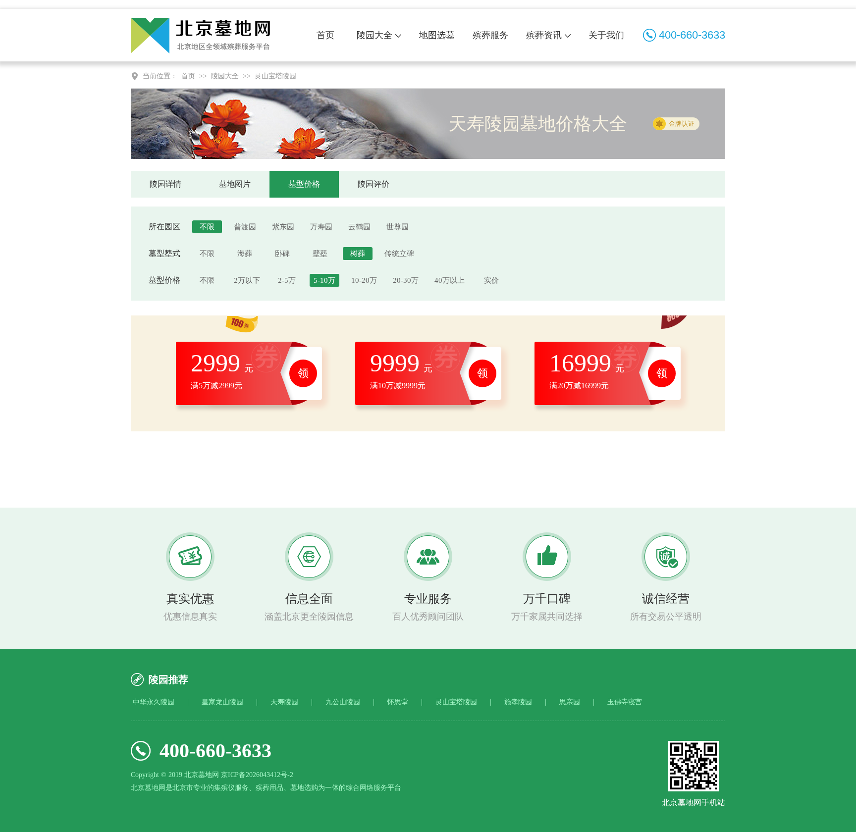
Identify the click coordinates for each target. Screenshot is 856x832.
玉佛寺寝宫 (624, 702)
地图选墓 (437, 35)
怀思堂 (397, 702)
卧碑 (282, 254)
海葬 (244, 254)
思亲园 (569, 702)
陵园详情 (165, 184)
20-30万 (406, 280)
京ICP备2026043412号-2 (257, 775)
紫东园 (283, 227)
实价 (491, 280)
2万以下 (247, 280)
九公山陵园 (342, 702)
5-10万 (324, 280)
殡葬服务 (490, 35)
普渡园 (245, 227)
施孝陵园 (518, 702)
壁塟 (320, 254)
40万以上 (449, 280)
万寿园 (321, 227)
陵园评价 (373, 184)
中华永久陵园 (153, 702)
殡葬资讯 (544, 35)
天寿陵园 (284, 702)
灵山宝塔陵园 (275, 76)
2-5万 (287, 280)
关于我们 (606, 35)
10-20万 (364, 280)
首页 (325, 35)
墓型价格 (304, 184)
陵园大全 (374, 35)
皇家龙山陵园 (222, 702)
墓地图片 (235, 184)
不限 (207, 227)
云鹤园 (359, 227)
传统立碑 (399, 254)
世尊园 (397, 227)
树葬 (357, 254)
